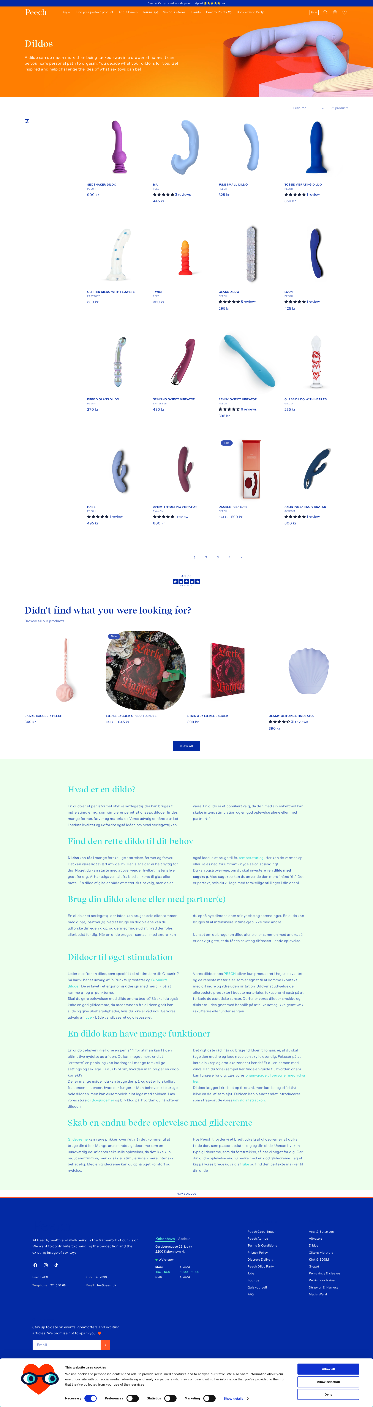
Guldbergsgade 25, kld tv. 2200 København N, (174, 1249)
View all (186, 746)
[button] (66, 12)
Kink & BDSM (319, 1259)
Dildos (191, 1193)
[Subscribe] (105, 1345)
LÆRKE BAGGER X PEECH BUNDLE (131, 716)
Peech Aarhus (258, 1238)
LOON (288, 291)
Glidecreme (78, 1139)
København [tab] (165, 1239)
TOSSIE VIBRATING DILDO (303, 184)
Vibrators (315, 1238)
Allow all (328, 1369)
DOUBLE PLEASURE (233, 506)
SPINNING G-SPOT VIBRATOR (174, 399)
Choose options (182, 532)
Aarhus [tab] (184, 1239)
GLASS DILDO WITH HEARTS (305, 399)
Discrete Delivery (260, 1259)
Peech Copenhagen (262, 1232)
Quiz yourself (257, 1287)
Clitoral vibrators (321, 1253)
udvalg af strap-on (249, 1100)
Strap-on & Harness (323, 1287)
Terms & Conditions (262, 1245)
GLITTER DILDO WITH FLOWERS (111, 291)
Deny (328, 1394)
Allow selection (328, 1382)
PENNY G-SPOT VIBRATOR (238, 399)
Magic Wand (318, 1294)
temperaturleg (251, 858)
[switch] (132, 1398)
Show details (233, 1398)
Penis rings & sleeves (325, 1273)
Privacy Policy (258, 1253)
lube (88, 1017)
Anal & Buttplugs (321, 1232)
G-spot (314, 1266)
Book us (253, 1280)
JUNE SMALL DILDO (233, 184)
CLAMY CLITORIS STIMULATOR (292, 716)
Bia (155, 184)
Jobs (251, 1273)
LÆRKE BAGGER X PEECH (43, 716)
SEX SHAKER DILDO (101, 184)
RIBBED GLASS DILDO (103, 399)
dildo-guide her (100, 1100)
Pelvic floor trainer (322, 1280)
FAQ (251, 1294)
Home (181, 1193)
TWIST (158, 291)
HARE (91, 506)
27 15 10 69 (57, 1285)
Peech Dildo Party (261, 1266)
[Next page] (241, 557)
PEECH (230, 973)
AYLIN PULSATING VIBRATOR (305, 506)
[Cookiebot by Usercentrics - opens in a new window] (40, 1398)
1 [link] (194, 557)
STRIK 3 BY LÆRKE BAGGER (207, 716)
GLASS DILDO (229, 291)
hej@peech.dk (106, 1285)
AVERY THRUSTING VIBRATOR (175, 506)
